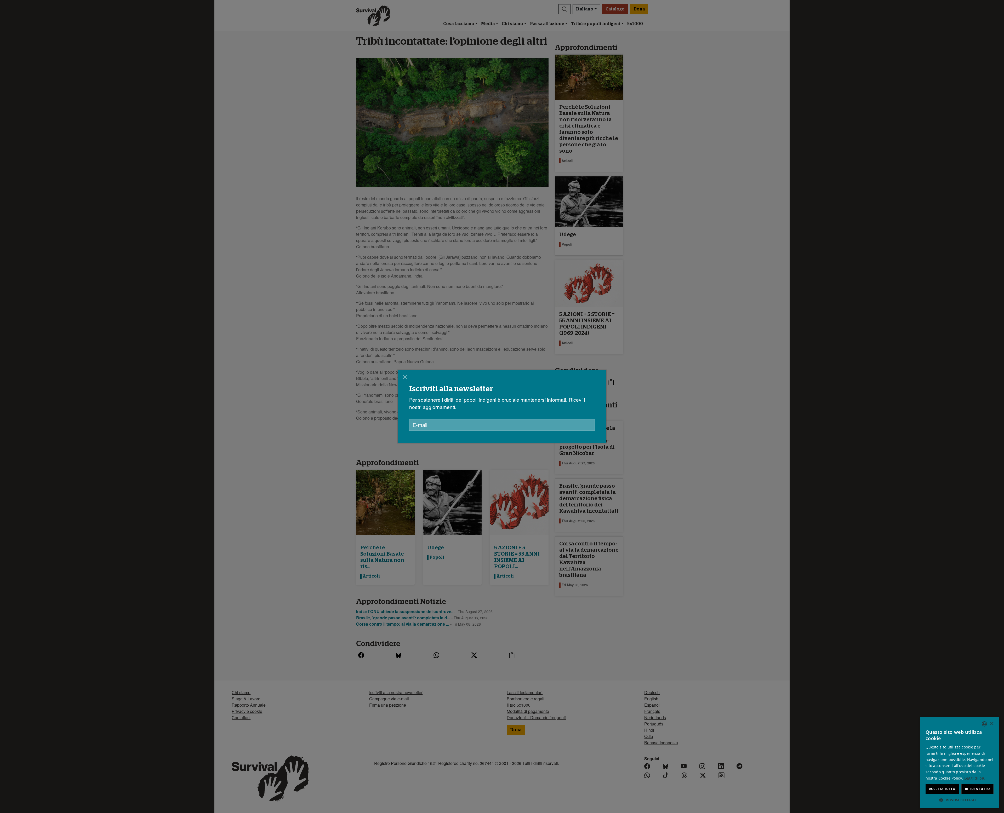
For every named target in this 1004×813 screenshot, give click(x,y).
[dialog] (959, 762)
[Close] (405, 377)
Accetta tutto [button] (942, 789)
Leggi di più (975, 778)
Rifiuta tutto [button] (977, 789)
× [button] (992, 724)
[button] (960, 800)
